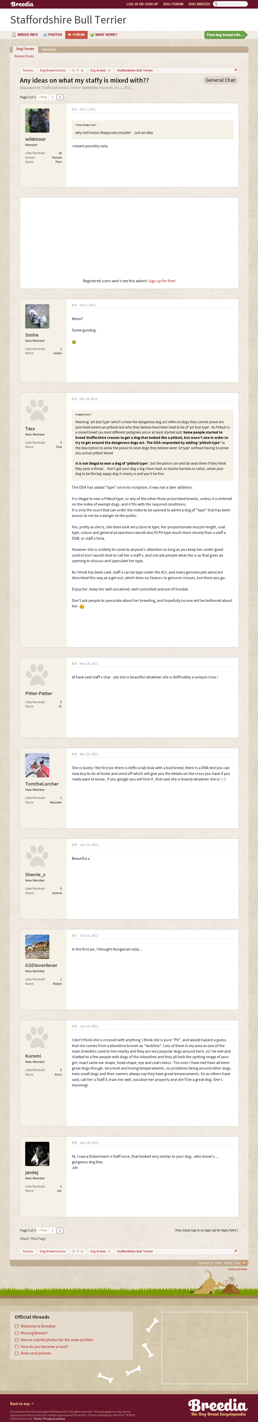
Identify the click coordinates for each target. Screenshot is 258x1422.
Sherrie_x (35, 875)
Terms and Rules (237, 1269)
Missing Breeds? (34, 1333)
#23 (74, 399)
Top (237, 1263)
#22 (74, 305)
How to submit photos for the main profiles (57, 1339)
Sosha (31, 335)
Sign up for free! (162, 280)
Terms (37, 1419)
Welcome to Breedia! (38, 1326)
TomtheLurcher (41, 784)
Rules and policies (36, 1353)
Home (228, 1263)
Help (218, 1263)
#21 (74, 109)
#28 (74, 1026)
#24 (74, 664)
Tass (30, 429)
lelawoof (105, 87)
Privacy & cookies (54, 1419)
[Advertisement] (129, 238)
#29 (74, 1143)
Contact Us (205, 1263)
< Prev (42, 97)
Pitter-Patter (38, 694)
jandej (31, 1173)
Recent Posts (24, 56)
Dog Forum (173, 4)
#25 (74, 754)
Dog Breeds (199, 4)
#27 (74, 936)
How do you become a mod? (44, 1346)
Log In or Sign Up (142, 4)
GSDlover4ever (41, 965)
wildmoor (35, 139)
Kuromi (33, 1056)
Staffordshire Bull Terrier (61, 87)
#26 (74, 845)
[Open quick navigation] (235, 70)
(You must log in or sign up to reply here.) (206, 1230)
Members (49, 49)
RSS (244, 1263)
